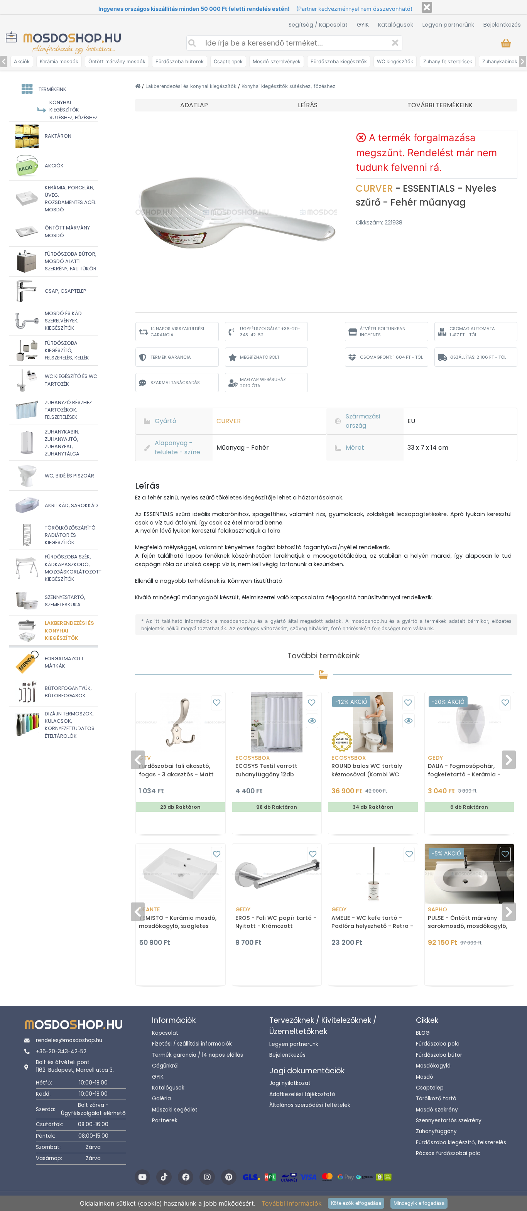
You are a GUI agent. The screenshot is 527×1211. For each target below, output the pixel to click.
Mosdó (424, 1077)
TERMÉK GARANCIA (170, 357)
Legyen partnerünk (448, 25)
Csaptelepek (228, 61)
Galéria (161, 1098)
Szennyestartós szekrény (448, 1120)
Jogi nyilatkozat (290, 1083)
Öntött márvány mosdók (116, 61)
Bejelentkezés (502, 25)
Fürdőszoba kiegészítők (339, 61)
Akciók (22, 61)
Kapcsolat (165, 1033)
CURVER (375, 188)
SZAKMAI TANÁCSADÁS (175, 382)
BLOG (423, 1033)
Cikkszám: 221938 (379, 222)
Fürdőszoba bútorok (179, 61)
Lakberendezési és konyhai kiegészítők (191, 86)
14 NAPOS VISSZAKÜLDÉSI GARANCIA (177, 332)
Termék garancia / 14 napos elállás (197, 1055)
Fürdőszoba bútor (439, 1055)
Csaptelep (430, 1087)
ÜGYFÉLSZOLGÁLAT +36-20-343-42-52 (270, 332)
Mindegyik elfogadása (419, 1203)
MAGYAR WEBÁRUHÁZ (263, 382)
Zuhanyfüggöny (436, 1131)
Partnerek (164, 1120)
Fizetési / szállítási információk (192, 1043)
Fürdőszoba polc (437, 1043)
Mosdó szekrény (437, 1109)
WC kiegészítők (395, 61)
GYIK (363, 25)
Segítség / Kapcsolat (318, 25)
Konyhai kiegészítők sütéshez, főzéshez (288, 86)
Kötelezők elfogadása (356, 1203)
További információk (292, 1203)
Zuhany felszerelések (447, 61)
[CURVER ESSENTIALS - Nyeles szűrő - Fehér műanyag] (236, 211)
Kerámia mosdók (59, 61)
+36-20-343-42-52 (61, 1051)
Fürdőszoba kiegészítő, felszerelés (461, 1142)
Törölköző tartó (436, 1098)
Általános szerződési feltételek (309, 1105)
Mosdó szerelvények (277, 61)
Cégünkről (165, 1065)
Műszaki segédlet (175, 1109)
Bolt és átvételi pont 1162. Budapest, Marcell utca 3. (75, 1066)
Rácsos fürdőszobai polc (448, 1153)
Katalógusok (395, 25)
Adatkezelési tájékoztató (302, 1094)
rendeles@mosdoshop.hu (69, 1040)
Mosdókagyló (433, 1065)
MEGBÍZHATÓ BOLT (259, 357)
